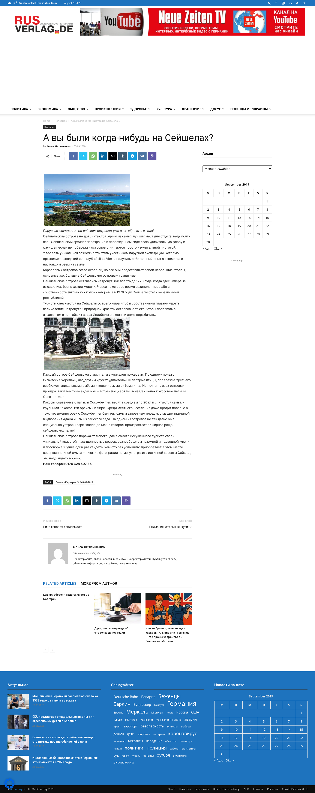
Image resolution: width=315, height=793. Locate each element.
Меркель (137, 711)
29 (267, 234)
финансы (148, 755)
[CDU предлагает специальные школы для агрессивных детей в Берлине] (18, 722)
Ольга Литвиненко (58, 146)
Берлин (122, 704)
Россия (182, 712)
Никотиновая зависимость (63, 527)
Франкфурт (191, 109)
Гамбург (159, 704)
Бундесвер (142, 704)
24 (218, 234)
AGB (246, 789)
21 (258, 226)
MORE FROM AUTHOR (99, 583)
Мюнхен (157, 712)
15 (267, 218)
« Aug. (206, 248)
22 (267, 226)
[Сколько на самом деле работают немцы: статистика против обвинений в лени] (18, 742)
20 (249, 226)
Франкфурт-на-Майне (168, 719)
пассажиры (186, 741)
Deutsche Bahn (126, 697)
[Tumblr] (122, 156)
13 (249, 218)
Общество (76, 109)
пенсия (118, 748)
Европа (118, 712)
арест (117, 726)
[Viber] (152, 156)
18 (229, 226)
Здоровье (138, 109)
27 (249, 234)
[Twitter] (304, 3)
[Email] (112, 156)
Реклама (272, 789)
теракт (125, 755)
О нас (171, 789)
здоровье (143, 734)
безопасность (152, 726)
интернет (159, 734)
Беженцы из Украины (249, 109)
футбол (163, 755)
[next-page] (52, 649)
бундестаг (172, 726)
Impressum (202, 789)
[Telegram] (132, 156)
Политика (19, 109)
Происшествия (108, 109)
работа (174, 748)
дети (130, 734)
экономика (124, 762)
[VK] (142, 156)
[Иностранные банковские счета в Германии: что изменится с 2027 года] (18, 763)
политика (134, 748)
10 (218, 218)
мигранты (135, 741)
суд (116, 755)
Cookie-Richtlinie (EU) (295, 789)
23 (208, 234)
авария (190, 719)
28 (258, 234)
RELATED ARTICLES (59, 583)
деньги (119, 734)
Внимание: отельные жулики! (170, 527)
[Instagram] (283, 3)
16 (208, 226)
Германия (181, 703)
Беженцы (169, 696)
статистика (189, 748)
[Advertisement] (157, 72)
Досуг (215, 109)
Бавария (148, 697)
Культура (164, 109)
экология (180, 755)
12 (239, 218)
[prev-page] (45, 649)
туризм (136, 755)
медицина (119, 741)
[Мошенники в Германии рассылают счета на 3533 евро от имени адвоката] (18, 701)
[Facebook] (276, 3)
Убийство (131, 719)
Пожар (169, 712)
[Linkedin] (290, 3)
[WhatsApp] (93, 156)
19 (239, 226)
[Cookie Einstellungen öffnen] (9, 787)
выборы (186, 726)
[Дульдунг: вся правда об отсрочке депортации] (117, 609)
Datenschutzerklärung (226, 789)
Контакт (258, 789)
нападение (154, 741)
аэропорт (131, 726)
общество (171, 741)
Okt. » (218, 248)
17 (218, 226)
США (195, 712)
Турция (118, 719)
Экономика (48, 109)
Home (46, 121)
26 (239, 234)
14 (258, 218)
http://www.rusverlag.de (86, 553)
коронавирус (182, 733)
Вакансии (185, 789)
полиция (157, 747)
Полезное (60, 121)
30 (208, 242)
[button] (269, 2)
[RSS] (297, 3)
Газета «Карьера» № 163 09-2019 (74, 482)
